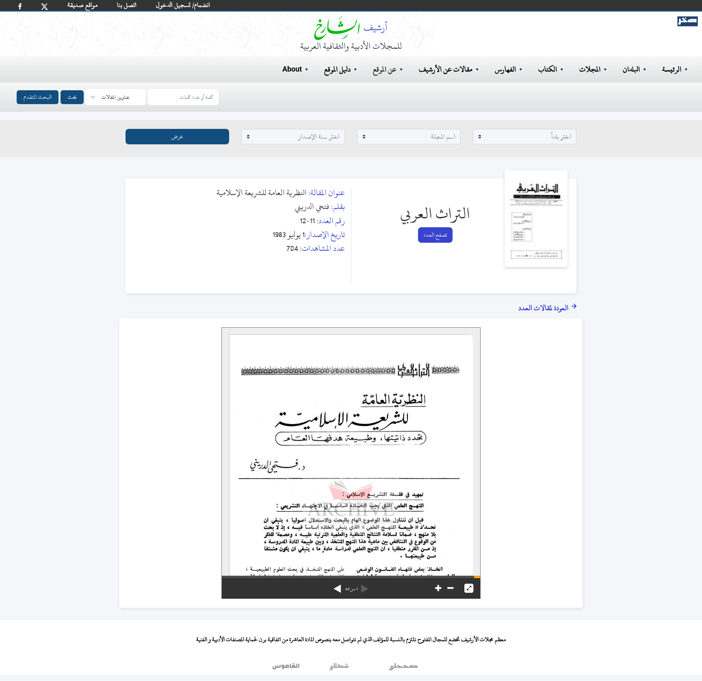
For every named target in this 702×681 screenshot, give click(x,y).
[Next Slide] (337, 586)
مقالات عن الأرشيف (445, 69)
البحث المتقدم (38, 96)
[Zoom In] (438, 588)
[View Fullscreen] (469, 588)
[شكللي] (339, 668)
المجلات (589, 69)
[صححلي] (403, 668)
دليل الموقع (337, 69)
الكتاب (547, 69)
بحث (72, 96)
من (351, 589)
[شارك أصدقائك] (20, 6)
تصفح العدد (435, 234)
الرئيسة (671, 69)
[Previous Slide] (364, 586)
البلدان (631, 69)
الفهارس (505, 69)
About (292, 69)
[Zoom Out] (450, 588)
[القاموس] (287, 668)
